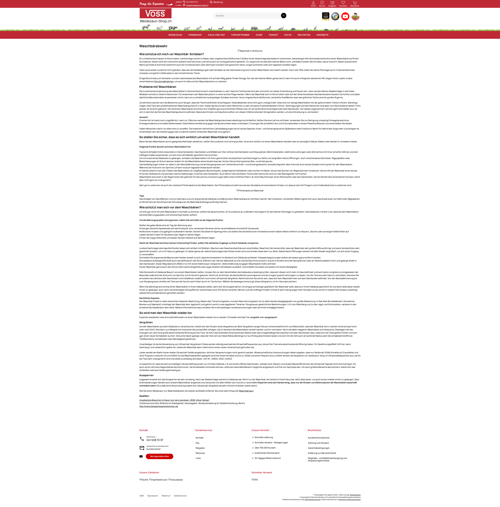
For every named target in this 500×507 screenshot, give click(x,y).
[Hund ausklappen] (265, 34)
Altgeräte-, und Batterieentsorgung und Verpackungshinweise (327, 459)
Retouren (200, 453)
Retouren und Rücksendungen (350, 499)
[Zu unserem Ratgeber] (356, 17)
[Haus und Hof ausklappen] (227, 34)
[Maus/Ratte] (337, 27)
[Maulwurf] (326, 27)
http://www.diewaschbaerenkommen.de (158, 406)
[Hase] (242, 27)
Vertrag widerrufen (159, 456)
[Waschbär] (293, 27)
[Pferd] (146, 27)
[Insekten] (356, 27)
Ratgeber (200, 448)
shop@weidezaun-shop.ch (197, 5)
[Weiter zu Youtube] (345, 17)
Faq (197, 442)
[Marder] (305, 27)
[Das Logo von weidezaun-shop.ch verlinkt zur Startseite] (176, 15)
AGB (142, 495)
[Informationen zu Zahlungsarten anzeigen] (161, 479)
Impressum (152, 495)
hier (244, 78)
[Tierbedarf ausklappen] (204, 34)
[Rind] (173, 27)
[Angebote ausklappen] (331, 34)
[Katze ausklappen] (294, 34)
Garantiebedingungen (319, 448)
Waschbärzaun (246, 390)
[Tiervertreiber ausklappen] (252, 34)
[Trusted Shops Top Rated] (325, 17)
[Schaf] (187, 27)
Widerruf (166, 495)
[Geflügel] (210, 27)
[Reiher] (316, 27)
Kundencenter (154, 449)
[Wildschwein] (254, 27)
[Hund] (221, 27)
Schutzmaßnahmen (164, 81)
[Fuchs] (280, 27)
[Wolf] (267, 27)
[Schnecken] (346, 27)
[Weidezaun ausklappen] (184, 34)
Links (198, 458)
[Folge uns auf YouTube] (141, 456)
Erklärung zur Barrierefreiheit (322, 453)
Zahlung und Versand (318, 442)
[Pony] (159, 27)
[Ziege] (199, 27)
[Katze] (232, 27)
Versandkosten (355, 495)
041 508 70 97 (155, 440)
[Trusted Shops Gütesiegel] (335, 17)
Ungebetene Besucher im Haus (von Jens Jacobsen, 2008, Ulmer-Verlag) (174, 400)
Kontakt (200, 437)
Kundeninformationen (319, 437)
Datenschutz (180, 495)
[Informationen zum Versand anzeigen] (255, 479)
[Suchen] (283, 15)
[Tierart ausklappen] (280, 34)
